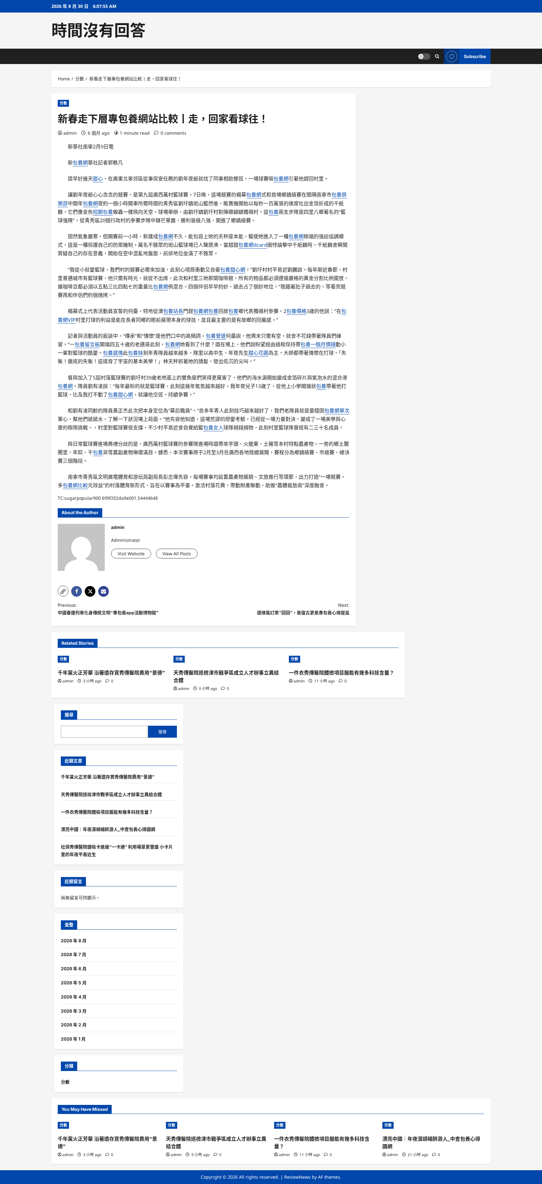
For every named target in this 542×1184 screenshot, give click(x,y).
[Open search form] (437, 56)
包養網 (80, 162)
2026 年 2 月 (74, 1024)
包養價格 (296, 311)
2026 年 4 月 (74, 996)
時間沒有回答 (98, 30)
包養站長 (173, 311)
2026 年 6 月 (74, 968)
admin (70, 133)
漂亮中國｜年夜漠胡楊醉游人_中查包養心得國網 (108, 829)
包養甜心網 (232, 269)
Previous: (108, 608)
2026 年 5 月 (74, 982)
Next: (303, 608)
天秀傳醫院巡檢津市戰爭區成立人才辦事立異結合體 (111, 794)
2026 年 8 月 (74, 940)
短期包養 (103, 211)
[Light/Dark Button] (424, 56)
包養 (273, 211)
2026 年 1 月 (73, 1038)
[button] (63, 591)
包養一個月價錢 (318, 344)
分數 (63, 103)
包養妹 (135, 352)
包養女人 (213, 427)
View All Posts (176, 554)
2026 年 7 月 (73, 954)
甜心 (98, 178)
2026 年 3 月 (74, 1011)
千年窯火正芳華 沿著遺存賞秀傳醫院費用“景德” (111, 673)
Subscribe (475, 56)
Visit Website (131, 554)
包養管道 (216, 335)
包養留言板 (87, 344)
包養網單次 (336, 410)
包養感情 (113, 352)
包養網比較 (75, 485)
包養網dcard (252, 244)
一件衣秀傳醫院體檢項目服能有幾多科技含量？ (341, 673)
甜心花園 (258, 352)
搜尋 (69, 714)
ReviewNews (297, 1177)
